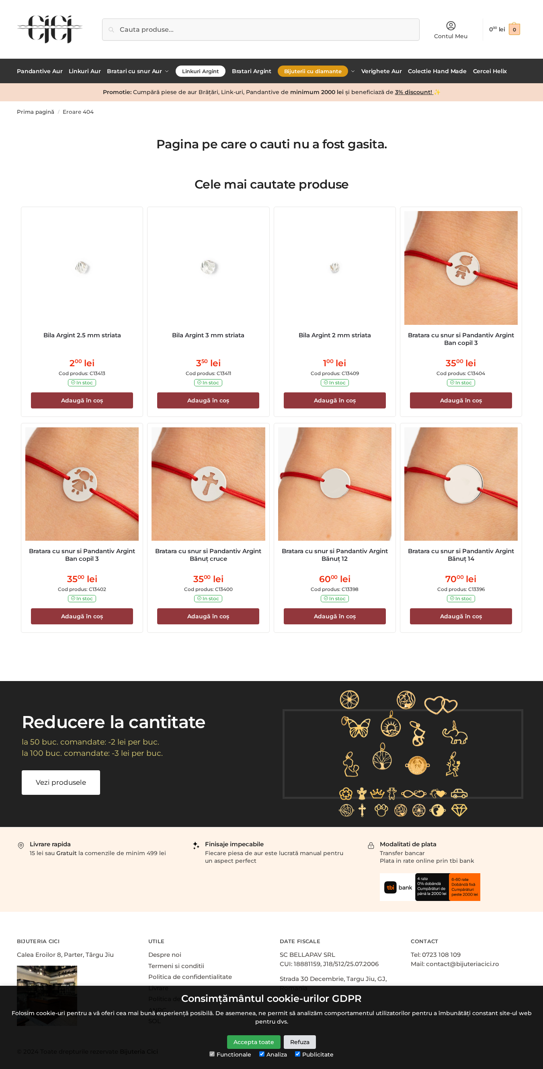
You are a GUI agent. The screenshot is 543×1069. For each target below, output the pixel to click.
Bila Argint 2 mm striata (335, 335)
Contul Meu (450, 36)
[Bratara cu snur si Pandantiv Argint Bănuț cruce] (208, 484)
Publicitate (318, 1054)
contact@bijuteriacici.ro (462, 964)
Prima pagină (35, 112)
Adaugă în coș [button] (82, 400)
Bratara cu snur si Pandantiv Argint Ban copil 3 (461, 339)
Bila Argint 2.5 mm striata (82, 335)
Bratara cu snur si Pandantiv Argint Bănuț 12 (335, 555)
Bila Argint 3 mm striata (208, 335)
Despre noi (164, 954)
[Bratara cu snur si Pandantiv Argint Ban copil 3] (461, 267)
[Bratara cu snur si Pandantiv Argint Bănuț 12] (334, 484)
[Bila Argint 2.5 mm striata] (82, 267)
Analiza (276, 1054)
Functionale (234, 1054)
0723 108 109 (441, 954)
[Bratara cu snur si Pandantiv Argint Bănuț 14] (461, 484)
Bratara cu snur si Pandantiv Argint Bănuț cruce (208, 555)
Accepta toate (254, 1042)
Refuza (299, 1042)
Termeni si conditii (176, 966)
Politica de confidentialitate (190, 977)
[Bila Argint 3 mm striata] (208, 267)
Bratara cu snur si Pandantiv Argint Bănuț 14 (461, 555)
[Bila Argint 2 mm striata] (334, 267)
